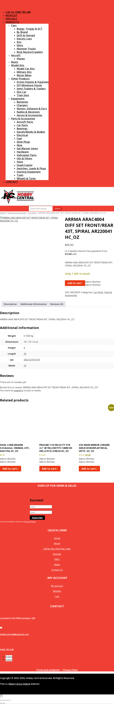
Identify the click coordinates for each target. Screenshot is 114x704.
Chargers (22, 105)
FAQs (57, 559)
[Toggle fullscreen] (4, 700)
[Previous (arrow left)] (1, 703)
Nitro (20, 45)
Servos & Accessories (29, 115)
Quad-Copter (25, 165)
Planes (21, 58)
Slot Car (21, 92)
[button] (93, 281)
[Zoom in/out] (1, 700)
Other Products (20, 78)
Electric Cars (24, 38)
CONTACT (12, 181)
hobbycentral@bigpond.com (14, 634)
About (57, 543)
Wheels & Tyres (26, 178)
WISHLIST (11, 15)
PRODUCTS (12, 22)
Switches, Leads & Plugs (31, 168)
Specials (57, 554)
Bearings (22, 128)
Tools (20, 175)
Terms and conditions (48, 669)
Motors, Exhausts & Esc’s (32, 108)
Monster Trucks (26, 48)
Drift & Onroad (26, 35)
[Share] (7, 700)
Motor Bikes (24, 75)
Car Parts (22, 125)
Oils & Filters (24, 158)
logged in (18, 390)
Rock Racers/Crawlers (30, 52)
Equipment (17, 98)
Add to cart (74, 283)
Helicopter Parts (27, 155)
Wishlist (57, 591)
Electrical (22, 135)
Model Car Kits (26, 68)
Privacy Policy (30, 521)
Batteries (22, 102)
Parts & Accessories (23, 118)
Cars (14, 25)
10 (25, 353)
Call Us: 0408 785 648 (18, 12)
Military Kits (24, 72)
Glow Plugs (23, 141)
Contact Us (57, 569)
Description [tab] (10, 304)
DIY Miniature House (29, 85)
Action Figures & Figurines (33, 82)
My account (57, 585)
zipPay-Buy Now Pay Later (57, 548)
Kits (19, 42)
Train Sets (23, 95)
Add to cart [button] (10, 468)
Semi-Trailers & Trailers (31, 88)
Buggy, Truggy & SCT (29, 28)
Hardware (23, 151)
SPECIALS (11, 18)
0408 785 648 (7, 649)
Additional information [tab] (34, 304)
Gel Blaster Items (27, 148)
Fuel (19, 138)
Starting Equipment (29, 171)
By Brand (22, 32)
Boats (14, 62)
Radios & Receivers (28, 112)
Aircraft (15, 55)
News (57, 564)
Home (3, 212)
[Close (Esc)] (9, 700)
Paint (20, 161)
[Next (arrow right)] (4, 703)
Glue (19, 145)
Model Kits (17, 65)
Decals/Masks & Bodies (31, 131)
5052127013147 (32, 359)
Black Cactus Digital (19, 683)
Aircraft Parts (25, 122)
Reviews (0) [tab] (56, 304)
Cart (57, 596)
